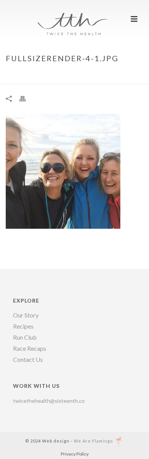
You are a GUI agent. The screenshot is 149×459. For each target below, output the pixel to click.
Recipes (23, 326)
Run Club (25, 337)
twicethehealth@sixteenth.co (49, 400)
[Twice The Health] (74, 17)
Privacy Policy (75, 454)
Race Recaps (29, 348)
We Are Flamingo (93, 440)
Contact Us (28, 359)
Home (26, 74)
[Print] (26, 98)
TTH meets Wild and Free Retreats (82, 74)
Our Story (26, 315)
